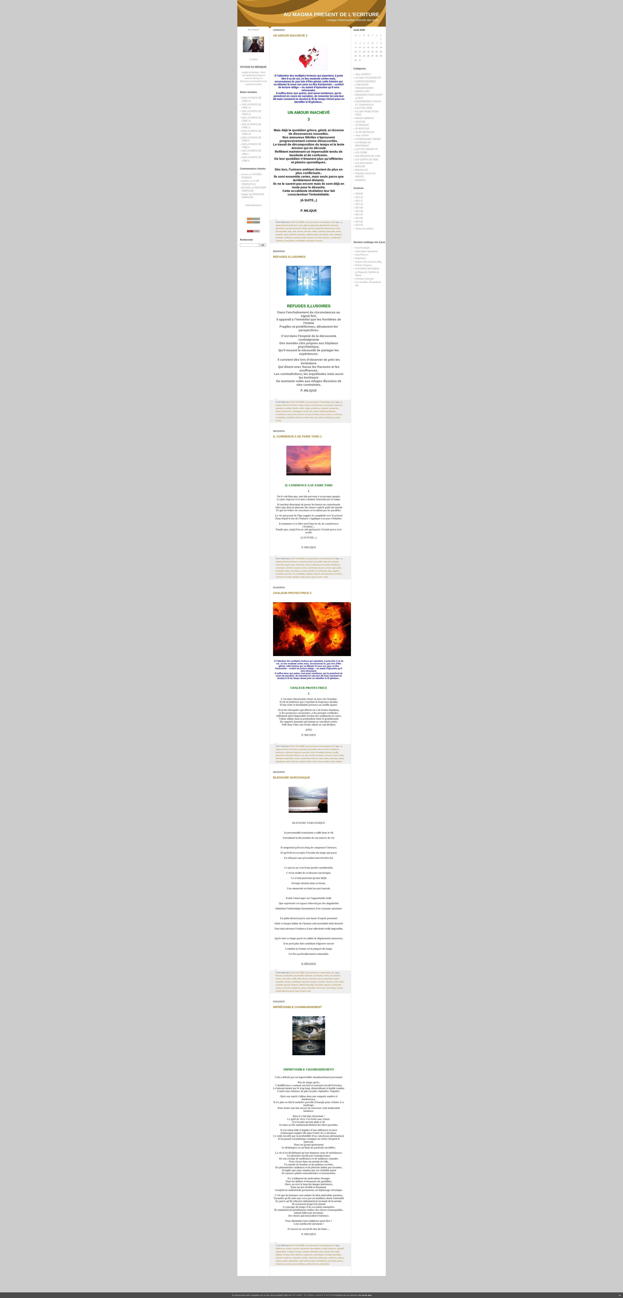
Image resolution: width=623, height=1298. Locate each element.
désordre (289, 568)
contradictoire (321, 1261)
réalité (294, 979)
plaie (321, 1252)
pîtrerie (307, 1261)
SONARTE (360, 180)
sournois (296, 1249)
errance (286, 1255)
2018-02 (359, 194)
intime (302, 408)
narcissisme (288, 976)
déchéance (329, 417)
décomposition (281, 231)
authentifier (311, 988)
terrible (303, 238)
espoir (336, 982)
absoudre (306, 752)
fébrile (304, 228)
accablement (335, 238)
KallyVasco (360, 258)
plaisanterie (293, 1261)
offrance (297, 755)
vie (315, 417)
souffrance (338, 414)
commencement (327, 574)
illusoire (307, 405)
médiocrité (310, 1264)
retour (319, 749)
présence (328, 752)
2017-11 (359, 200)
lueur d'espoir (301, 991)
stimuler (288, 982)
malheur (340, 1258)
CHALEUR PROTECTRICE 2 (292, 593)
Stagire (245, 194)
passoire (297, 568)
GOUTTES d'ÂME (363, 108)
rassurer (328, 755)
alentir (341, 758)
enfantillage (300, 574)
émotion (312, 755)
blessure (279, 976)
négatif (278, 1252)
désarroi (329, 982)
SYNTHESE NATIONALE (367, 268)
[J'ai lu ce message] (619, 1295)
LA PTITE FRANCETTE (366, 149)
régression (300, 565)
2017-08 (359, 211)
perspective (333, 408)
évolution (315, 414)
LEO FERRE (361, 152)
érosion (300, 231)
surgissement (305, 577)
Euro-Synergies (362, 248)
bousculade (325, 565)
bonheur (299, 417)
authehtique (296, 982)
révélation (279, 241)
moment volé (308, 417)
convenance (280, 568)
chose (328, 568)
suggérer (335, 571)
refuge (301, 405)
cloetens (246, 181)
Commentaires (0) (326, 222)
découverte (286, 411)
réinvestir (286, 988)
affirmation (280, 758)
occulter (304, 571)
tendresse (280, 752)
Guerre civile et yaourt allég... (369, 261)
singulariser (295, 988)
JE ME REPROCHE (364, 132)
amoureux (297, 228)
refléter (314, 231)
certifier (341, 755)
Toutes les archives (364, 228)
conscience (295, 571)
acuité (325, 577)
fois (329, 562)
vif (314, 976)
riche (313, 752)
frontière (295, 408)
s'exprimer (289, 752)
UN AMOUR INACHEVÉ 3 (290, 35)
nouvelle (289, 228)
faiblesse (302, 1264)
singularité (280, 982)
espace (336, 979)
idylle (299, 979)
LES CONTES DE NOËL (367, 159)
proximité (279, 985)
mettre (307, 565)
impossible (289, 758)
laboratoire (310, 241)
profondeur (334, 758)
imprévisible (324, 1264)
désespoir (289, 755)
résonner (334, 225)
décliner (339, 761)
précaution (286, 979)
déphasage (322, 1258)
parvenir (335, 562)
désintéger (337, 1255)
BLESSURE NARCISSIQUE (291, 777)
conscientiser (289, 241)
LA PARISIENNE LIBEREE (368, 139)
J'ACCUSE (360, 122)
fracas (322, 414)
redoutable (319, 985)
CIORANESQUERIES (365, 81)
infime (341, 982)
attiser (332, 761)
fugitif (337, 1252)
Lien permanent (312, 222)
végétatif (340, 1249)
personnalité (299, 976)
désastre (326, 238)
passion (340, 1261)
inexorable (312, 749)
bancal (320, 979)
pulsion (285, 1261)
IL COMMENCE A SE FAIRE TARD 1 (297, 436)
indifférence (280, 1249)
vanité (301, 1261)
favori (288, 761)
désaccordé (329, 228)
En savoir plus (365, 1295)
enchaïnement (317, 405)
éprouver (311, 228)
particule (279, 1258)
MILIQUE (246, 187)
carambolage (318, 1255)
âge (329, 571)
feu (294, 574)
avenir (319, 577)
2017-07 (359, 214)
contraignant (297, 411)
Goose (245, 174)
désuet (305, 979)
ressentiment (281, 414)
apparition (279, 408)
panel (313, 1261)
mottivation (297, 1258)
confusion (293, 234)
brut (306, 755)
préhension (322, 571)
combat (324, 1249)
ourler (331, 234)
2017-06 (359, 218)
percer (292, 991)
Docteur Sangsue (363, 265)
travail (337, 228)
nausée (295, 1264)
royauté (340, 988)
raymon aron (292, 414)
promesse (320, 755)
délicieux (279, 1255)
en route (318, 238)
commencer (303, 562)
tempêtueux (335, 565)
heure (304, 568)
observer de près (305, 414)
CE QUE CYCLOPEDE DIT (368, 78)
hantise (278, 1261)
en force (326, 749)
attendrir (296, 577)
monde (305, 411)
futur (317, 1264)
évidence (294, 985)
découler (307, 231)
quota (301, 225)
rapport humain (305, 761)
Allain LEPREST (363, 74)
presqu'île (279, 565)
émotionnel (334, 749)
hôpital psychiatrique (327, 411)
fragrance (297, 752)
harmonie (305, 982)
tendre (338, 231)
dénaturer (324, 408)
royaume (313, 982)
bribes (287, 571)
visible (325, 562)
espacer (279, 988)
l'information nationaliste (366, 251)
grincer (306, 225)
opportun (327, 985)
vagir (334, 568)
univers (326, 976)
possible (311, 571)
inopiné (278, 411)
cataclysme (307, 1255)
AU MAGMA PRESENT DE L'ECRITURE (331, 14)
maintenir (321, 231)
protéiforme (315, 408)
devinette (279, 238)
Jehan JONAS (362, 135)
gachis (337, 417)
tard (315, 562)
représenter (336, 985)
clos (310, 411)
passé (314, 577)
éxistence (332, 1249)
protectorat (303, 749)
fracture (329, 414)
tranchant (308, 976)
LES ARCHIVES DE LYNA (367, 156)
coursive (314, 758)
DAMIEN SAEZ (362, 91)
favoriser (318, 241)
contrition (320, 417)
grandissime (280, 761)
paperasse (314, 225)
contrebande (313, 568)
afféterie (310, 234)
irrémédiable (300, 241)
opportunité (328, 979)
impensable (330, 231)
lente (294, 231)
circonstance (329, 405)
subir (309, 991)
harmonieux (320, 988)
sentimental (305, 758)
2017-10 (359, 204)
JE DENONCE (362, 125)
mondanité (280, 571)
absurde (287, 985)
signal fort (338, 405)
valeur (320, 758)
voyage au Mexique (250, 72)
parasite (327, 1252)
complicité (279, 574)
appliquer (309, 574)
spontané (321, 982)
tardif (320, 562)
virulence (338, 574)
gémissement (325, 225)
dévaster (319, 976)
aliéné (284, 1252)
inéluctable (314, 1252)
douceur (322, 568)
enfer (292, 1255)
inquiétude (291, 417)
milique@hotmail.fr (253, 205)
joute (293, 565)
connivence (280, 577)
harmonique (331, 988)
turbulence (287, 1258)
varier (314, 761)
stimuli (303, 988)
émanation (302, 234)
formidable (320, 752)
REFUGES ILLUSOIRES (289, 256)
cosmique (328, 1255)
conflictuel (288, 238)
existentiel (279, 1264)
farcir (311, 562)
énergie (298, 1252)
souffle (335, 752)
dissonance (280, 228)
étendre (317, 574)
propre (315, 411)
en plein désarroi (282, 991)
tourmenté (332, 1261)
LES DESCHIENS (363, 163)
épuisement (304, 1249)
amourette (313, 979)
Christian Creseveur (364, 279)
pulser (338, 568)
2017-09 (359, 207)
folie (332, 1252)
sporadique (323, 234)
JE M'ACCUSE (362, 128)
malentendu (312, 1258)
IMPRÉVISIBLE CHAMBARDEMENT (297, 1007)
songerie (290, 1252)
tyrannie (287, 1264)
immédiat (287, 408)
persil (335, 755)
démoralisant (315, 1249)
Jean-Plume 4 (361, 255)
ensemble (296, 238)
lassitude (279, 234)
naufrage (305, 1252)
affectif (302, 985)
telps (290, 231)
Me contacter (253, 30)
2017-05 (359, 221)
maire (286, 234)
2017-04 (359, 225)
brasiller (326, 761)
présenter (288, 574)
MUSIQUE (360, 166)
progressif (320, 228)
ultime (326, 758)
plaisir (316, 234)
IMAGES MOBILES (364, 118)
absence (337, 976)
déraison (298, 1255)
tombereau (315, 565)
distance (310, 238)
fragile (307, 408)
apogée (287, 565)
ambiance (338, 234)
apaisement (280, 755)
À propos (253, 59)
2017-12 (359, 197)
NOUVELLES (361, 170)
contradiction (281, 417)
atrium (320, 761)
